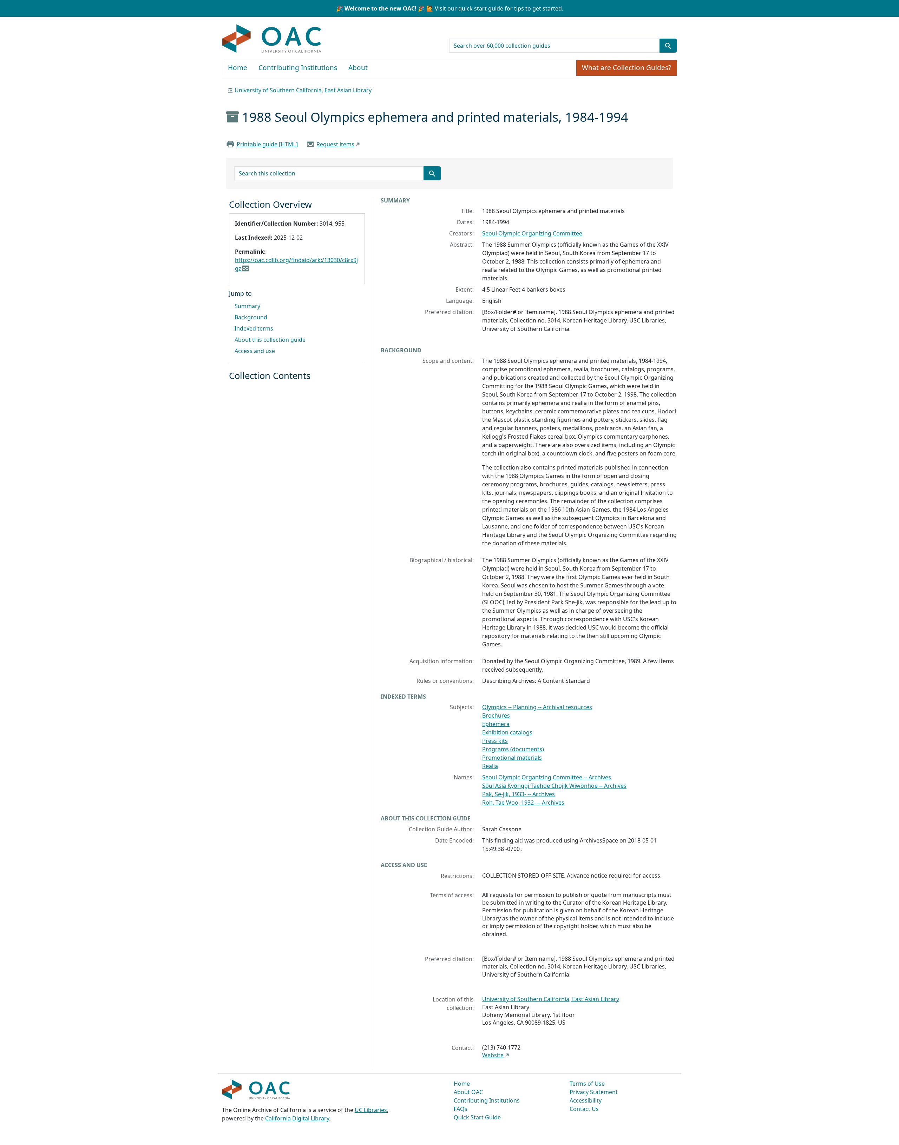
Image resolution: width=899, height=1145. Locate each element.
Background (251, 317)
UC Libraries (371, 1110)
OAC (272, 39)
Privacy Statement (594, 1092)
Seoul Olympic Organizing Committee (532, 233)
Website (493, 1055)
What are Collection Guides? (626, 67)
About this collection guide (270, 340)
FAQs (460, 1109)
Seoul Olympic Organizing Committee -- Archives (546, 777)
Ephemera (496, 724)
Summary (247, 306)
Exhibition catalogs (507, 732)
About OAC (468, 1092)
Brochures (496, 715)
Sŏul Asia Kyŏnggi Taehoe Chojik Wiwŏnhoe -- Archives (554, 786)
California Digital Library (297, 1118)
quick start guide (480, 8)
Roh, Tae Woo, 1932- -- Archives (523, 802)
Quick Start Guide (477, 1117)
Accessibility (586, 1100)
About (358, 67)
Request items (335, 144)
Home (237, 67)
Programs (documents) (513, 749)
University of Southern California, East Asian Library (303, 90)
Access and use (255, 351)
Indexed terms (254, 328)
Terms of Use (587, 1083)
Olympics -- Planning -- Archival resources (537, 707)
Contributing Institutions (297, 67)
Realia (490, 766)
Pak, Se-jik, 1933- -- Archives (518, 794)
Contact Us (584, 1109)
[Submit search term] (668, 46)
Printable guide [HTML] (267, 144)
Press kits (495, 741)
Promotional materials (512, 757)
